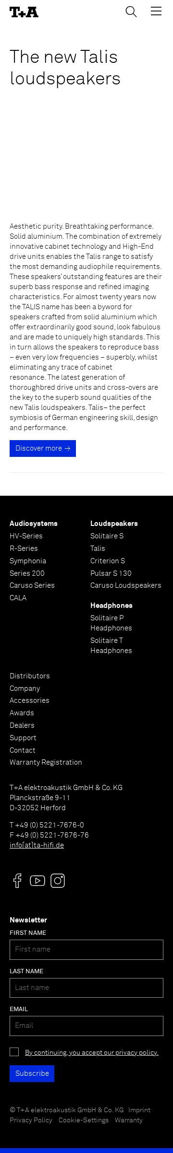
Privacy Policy (31, 1120)
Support (23, 738)
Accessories (29, 700)
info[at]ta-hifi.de (37, 845)
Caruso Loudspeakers (125, 585)
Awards (22, 713)
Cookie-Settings (84, 1120)
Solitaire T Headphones (111, 645)
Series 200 (27, 573)
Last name (26, 971)
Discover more (38, 448)
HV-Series (26, 536)
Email (19, 1009)
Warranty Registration (46, 762)
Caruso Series (32, 585)
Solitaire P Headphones (111, 623)
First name (28, 933)
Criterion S (107, 561)
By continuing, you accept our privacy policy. (92, 1052)
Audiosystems (34, 523)
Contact (23, 750)
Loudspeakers (114, 523)
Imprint (139, 1110)
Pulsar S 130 (111, 573)
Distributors (30, 676)
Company (25, 688)
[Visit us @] (17, 880)
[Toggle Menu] (156, 11)
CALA (18, 598)
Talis (97, 548)
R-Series (24, 548)
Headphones (111, 605)
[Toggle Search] (131, 11)
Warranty (129, 1120)
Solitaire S (107, 536)
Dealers (22, 725)
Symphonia (28, 561)
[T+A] (24, 12)
